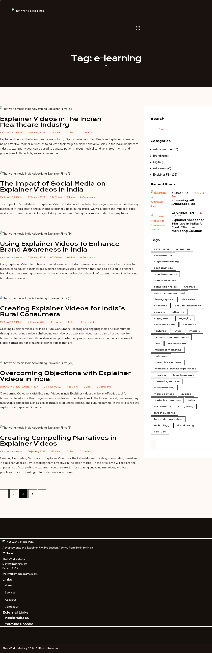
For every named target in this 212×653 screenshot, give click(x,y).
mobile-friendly (164, 387)
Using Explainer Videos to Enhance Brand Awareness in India (60, 246)
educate (159, 312)
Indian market (177, 343)
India (157, 343)
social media (162, 406)
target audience (164, 413)
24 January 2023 (36, 322)
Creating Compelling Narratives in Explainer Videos (58, 440)
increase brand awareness (171, 337)
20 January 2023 (36, 451)
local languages (183, 375)
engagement (162, 318)
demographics (163, 299)
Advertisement (163, 149)
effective (178, 312)
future (177, 331)
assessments (163, 255)
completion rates (165, 287)
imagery (194, 331)
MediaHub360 (17, 618)
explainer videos (164, 324)
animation (183, 249)
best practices (163, 268)
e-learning (160, 305)
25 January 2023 (36, 257)
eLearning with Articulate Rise (183, 202)
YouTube (160, 431)
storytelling (185, 406)
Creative (189, 287)
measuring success (167, 381)
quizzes (186, 394)
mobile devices (164, 394)
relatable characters (167, 400)
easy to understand (188, 305)
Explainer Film (11, 132)
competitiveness (165, 280)
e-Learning (160, 168)
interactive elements (167, 362)
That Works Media (13, 648)
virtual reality (185, 425)
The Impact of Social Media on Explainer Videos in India (53, 186)
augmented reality (166, 261)
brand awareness (165, 274)
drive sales (188, 299)
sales (191, 400)
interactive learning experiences (175, 368)
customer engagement (169, 293)
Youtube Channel (19, 624)
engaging (185, 318)
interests (160, 375)
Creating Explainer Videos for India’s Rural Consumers (62, 311)
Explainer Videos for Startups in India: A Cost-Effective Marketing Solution (187, 225)
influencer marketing (168, 350)
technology (161, 425)
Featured (160, 331)
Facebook (189, 324)
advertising (161, 249)
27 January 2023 (36, 197)
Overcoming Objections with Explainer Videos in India (65, 376)
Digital (157, 162)
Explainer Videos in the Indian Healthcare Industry (51, 122)
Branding (7, 387)
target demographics (168, 419)
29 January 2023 (36, 132)
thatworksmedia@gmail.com (20, 573)
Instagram (161, 356)
